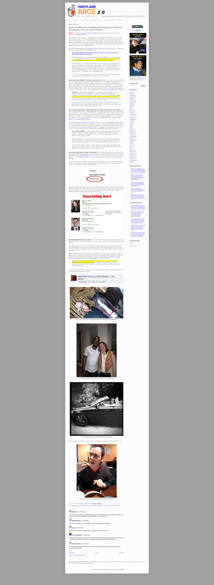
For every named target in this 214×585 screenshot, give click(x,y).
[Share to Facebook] (99, 503)
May (130, 126)
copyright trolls (83, 505)
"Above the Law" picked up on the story (94, 33)
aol (79, 505)
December (132, 95)
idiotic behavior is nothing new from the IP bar (84, 122)
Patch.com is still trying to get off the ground (79, 119)
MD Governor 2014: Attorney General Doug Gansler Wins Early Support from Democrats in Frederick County (137, 184)
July (130, 122)
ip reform (102, 505)
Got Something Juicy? (96, 20)
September (132, 119)
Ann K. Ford (92, 190)
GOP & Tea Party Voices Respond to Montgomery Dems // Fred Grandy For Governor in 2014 (138, 190)
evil (92, 505)
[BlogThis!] (96, 503)
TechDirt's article (92, 50)
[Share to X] (97, 503)
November (132, 97)
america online (75, 505)
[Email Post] (91, 503)
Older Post (121, 552)
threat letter (86, 44)
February (132, 92)
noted (114, 122)
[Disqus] (97, 530)
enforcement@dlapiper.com (84, 155)
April (131, 107)
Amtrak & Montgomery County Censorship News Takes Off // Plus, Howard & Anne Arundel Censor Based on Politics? (137, 221)
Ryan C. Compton (102, 190)
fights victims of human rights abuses (88, 258)
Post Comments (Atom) (80, 555)
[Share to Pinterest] (100, 503)
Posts (132, 243)
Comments (134, 245)
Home (68, 20)
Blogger (122, 569)
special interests (116, 505)
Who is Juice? (84, 20)
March (131, 109)
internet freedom (96, 505)
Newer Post (71, 552)
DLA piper (89, 505)
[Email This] (94, 503)
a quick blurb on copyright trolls (108, 89)
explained (97, 128)
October (131, 98)
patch (105, 505)
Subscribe (75, 20)
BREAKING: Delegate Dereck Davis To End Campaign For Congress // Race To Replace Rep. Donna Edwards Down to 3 (138, 196)
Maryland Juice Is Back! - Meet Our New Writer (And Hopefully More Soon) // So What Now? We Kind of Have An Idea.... (138, 234)
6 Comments (86, 503)
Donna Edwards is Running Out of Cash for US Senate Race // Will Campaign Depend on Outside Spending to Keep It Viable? (138, 228)
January (131, 93)
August (131, 105)
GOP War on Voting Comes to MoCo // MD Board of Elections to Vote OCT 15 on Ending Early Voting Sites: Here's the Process (138, 170)
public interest (110, 505)
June (131, 124)
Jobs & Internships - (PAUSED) (113, 20)
